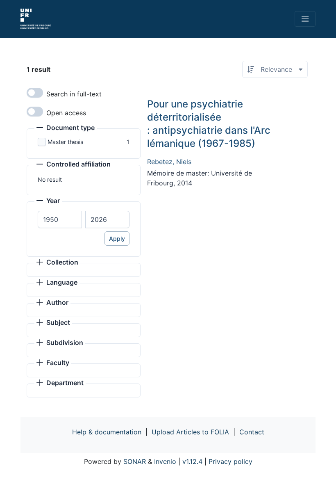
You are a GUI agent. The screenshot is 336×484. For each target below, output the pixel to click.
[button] (65, 128)
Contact (251, 432)
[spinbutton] (60, 219)
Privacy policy (230, 461)
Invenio (165, 461)
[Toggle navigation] (305, 19)
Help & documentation (106, 432)
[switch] (35, 93)
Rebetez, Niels (169, 162)
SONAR (134, 461)
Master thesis (65, 141)
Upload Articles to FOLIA (190, 432)
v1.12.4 (192, 461)
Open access (66, 113)
